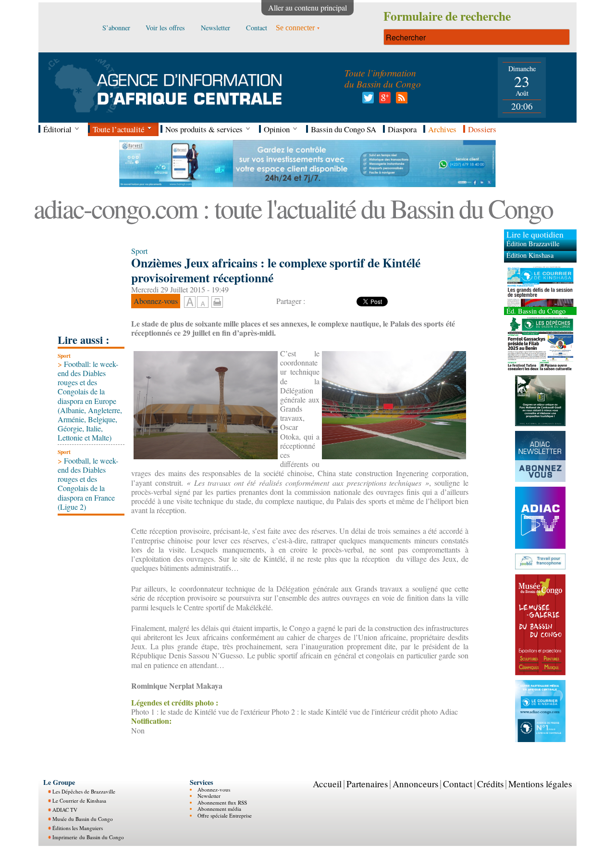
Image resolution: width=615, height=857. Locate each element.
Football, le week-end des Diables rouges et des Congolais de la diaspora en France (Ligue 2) (88, 483)
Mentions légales (540, 784)
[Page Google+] (383, 100)
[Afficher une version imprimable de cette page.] (217, 301)
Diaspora (402, 129)
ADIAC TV (64, 809)
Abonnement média (219, 808)
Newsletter (209, 795)
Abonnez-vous (213, 789)
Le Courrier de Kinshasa (79, 800)
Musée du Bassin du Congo (82, 818)
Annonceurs (415, 784)
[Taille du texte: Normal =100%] (203, 302)
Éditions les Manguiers (77, 828)
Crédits (490, 784)
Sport (64, 356)
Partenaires (367, 784)
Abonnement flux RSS (222, 802)
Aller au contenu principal (307, 7)
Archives (442, 129)
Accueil (327, 784)
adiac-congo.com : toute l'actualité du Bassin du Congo (293, 208)
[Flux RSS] (400, 100)
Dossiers (482, 129)
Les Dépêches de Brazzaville (83, 791)
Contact (457, 784)
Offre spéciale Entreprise (224, 815)
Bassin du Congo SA (343, 129)
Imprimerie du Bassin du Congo (88, 837)
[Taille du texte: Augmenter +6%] (190, 302)
